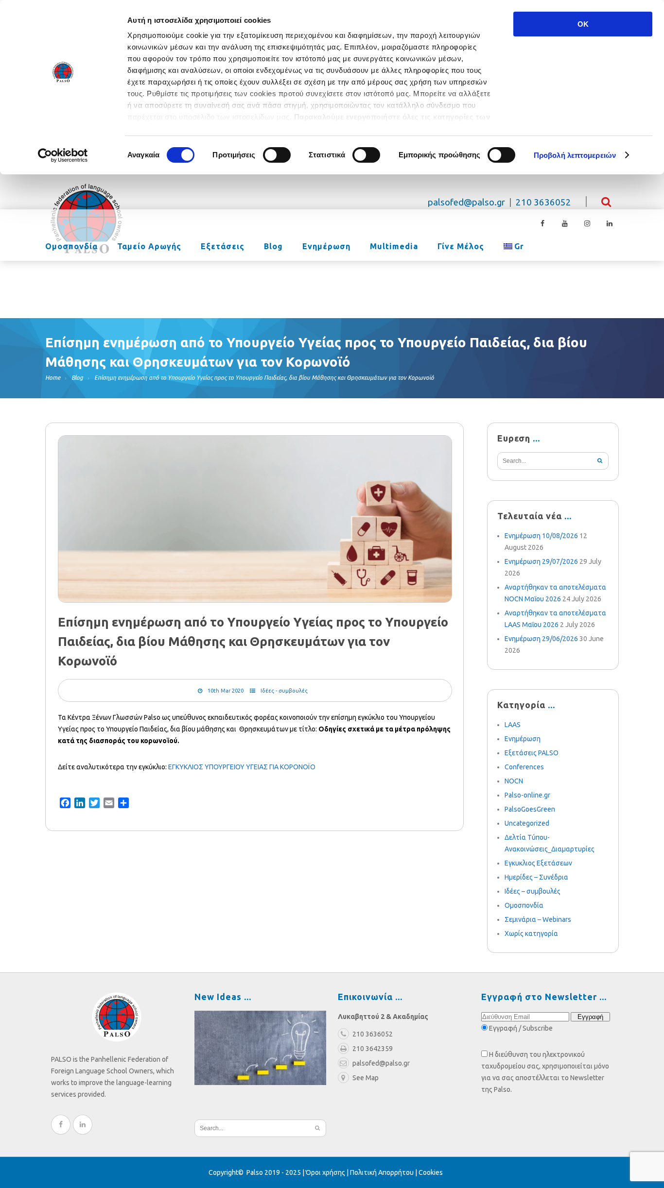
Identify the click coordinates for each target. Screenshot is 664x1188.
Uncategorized (527, 823)
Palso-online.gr (527, 795)
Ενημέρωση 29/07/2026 (541, 561)
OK (583, 24)
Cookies (431, 1172)
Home (52, 377)
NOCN (514, 781)
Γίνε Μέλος (460, 246)
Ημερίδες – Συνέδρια (536, 877)
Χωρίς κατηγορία (531, 933)
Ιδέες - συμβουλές (284, 691)
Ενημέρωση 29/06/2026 (541, 639)
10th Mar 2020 (226, 691)
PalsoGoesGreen (530, 809)
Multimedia (394, 246)
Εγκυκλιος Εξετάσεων (538, 863)
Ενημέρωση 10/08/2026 (541, 536)
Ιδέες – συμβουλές (532, 891)
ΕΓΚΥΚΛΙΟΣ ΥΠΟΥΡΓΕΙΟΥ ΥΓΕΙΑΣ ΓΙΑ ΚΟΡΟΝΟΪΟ (241, 767)
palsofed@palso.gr (466, 202)
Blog (273, 246)
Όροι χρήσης (325, 1172)
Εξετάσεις (223, 246)
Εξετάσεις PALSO (532, 753)
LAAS (513, 725)
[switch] (277, 155)
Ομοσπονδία (71, 246)
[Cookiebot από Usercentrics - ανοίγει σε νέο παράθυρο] (62, 155)
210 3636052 (543, 202)
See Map (365, 1078)
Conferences (524, 767)
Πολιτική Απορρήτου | (384, 1172)
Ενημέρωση (326, 246)
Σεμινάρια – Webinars (538, 919)
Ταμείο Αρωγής (149, 246)
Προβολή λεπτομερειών (575, 155)
